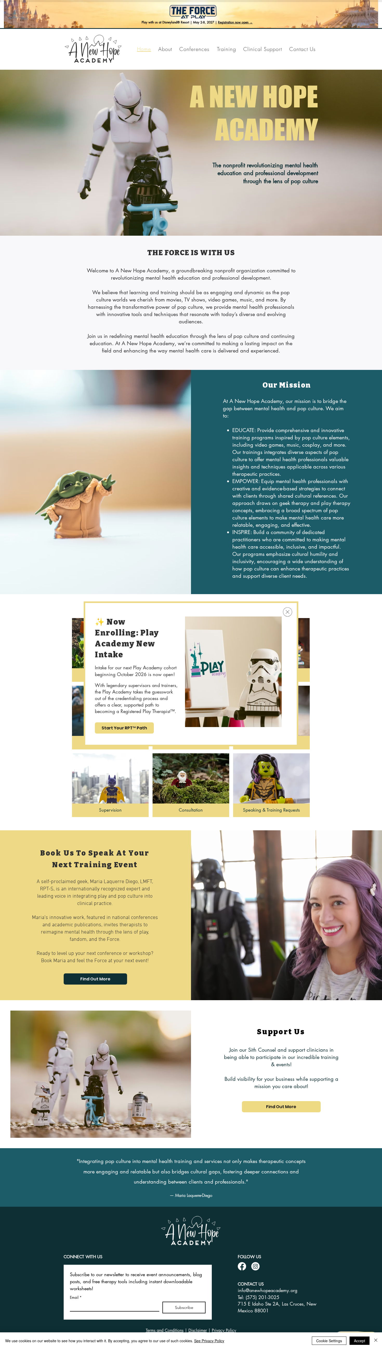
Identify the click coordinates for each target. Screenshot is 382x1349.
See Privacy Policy (209, 1340)
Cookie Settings (329, 1340)
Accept (359, 1340)
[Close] (376, 1341)
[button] (287, 611)
